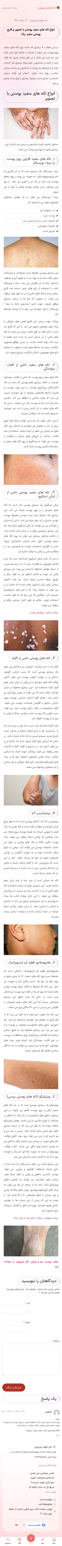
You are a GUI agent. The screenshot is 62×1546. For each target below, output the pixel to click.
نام (27, 1303)
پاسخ (58, 1435)
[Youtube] (16, 1525)
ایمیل (26, 1322)
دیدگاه (56, 1341)
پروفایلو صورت (37, 613)
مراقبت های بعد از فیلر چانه (28, 1218)
